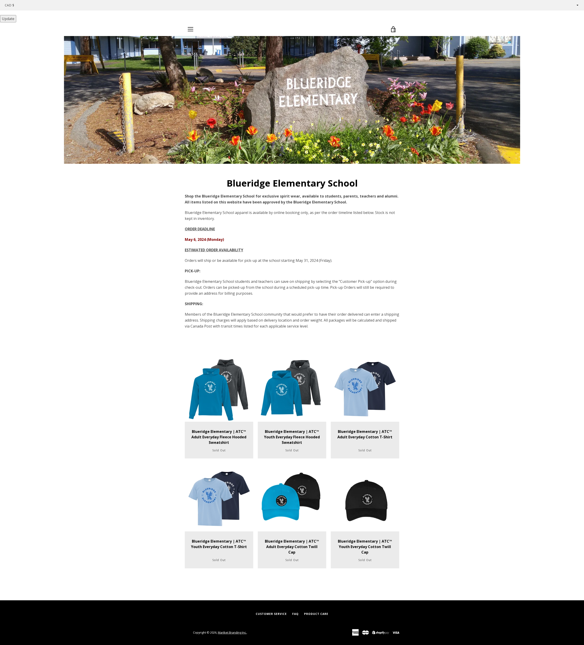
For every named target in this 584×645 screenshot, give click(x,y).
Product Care (316, 614)
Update (8, 18)
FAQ (295, 614)
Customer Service (271, 614)
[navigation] (190, 29)
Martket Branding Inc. (232, 632)
